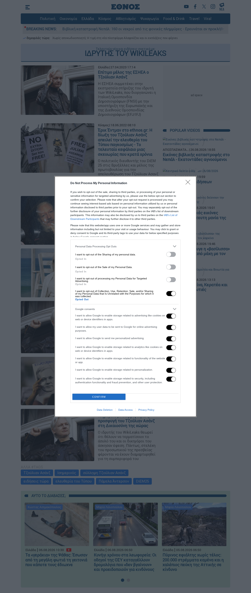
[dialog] (125, 296)
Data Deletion (105, 409)
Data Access (125, 409)
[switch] (171, 254)
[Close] (189, 183)
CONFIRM (99, 397)
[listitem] (125, 246)
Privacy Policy (146, 409)
